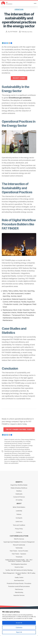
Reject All (19, 632)
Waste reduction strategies (27, 461)
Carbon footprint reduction (12, 439)
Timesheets (19, 557)
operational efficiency (10, 453)
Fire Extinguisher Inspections (19, 564)
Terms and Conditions (19, 525)
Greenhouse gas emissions (12, 451)
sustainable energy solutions (17, 459)
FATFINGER (13, 31)
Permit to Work (19, 567)
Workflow (19, 491)
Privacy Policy (19, 528)
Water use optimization (11, 463)
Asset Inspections (19, 580)
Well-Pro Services (19, 539)
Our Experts (19, 518)
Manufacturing (19, 592)
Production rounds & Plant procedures (19, 586)
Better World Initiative (19, 507)
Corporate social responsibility (13, 441)
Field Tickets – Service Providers (19, 551)
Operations (19, 9)
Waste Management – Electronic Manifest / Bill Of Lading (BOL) (19, 573)
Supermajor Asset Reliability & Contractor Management (19, 542)
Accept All (19, 622)
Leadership (19, 510)
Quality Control (19, 577)
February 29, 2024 (26, 31)
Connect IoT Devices (19, 497)
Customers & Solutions (19, 536)
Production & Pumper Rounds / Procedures (19, 583)
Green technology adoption (21, 449)
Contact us (19, 532)
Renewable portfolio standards (20, 455)
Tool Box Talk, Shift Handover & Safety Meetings (19, 570)
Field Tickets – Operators (19, 554)
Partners (19, 514)
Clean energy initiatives (28, 439)
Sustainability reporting (11, 457)
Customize (19, 627)
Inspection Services (19, 595)
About (19, 503)
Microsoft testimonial (19, 545)
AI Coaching (19, 500)
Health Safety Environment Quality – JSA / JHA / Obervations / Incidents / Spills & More (19, 560)
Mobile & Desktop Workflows (19, 488)
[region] (19, 622)
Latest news (19, 521)
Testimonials (18, 548)
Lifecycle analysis (26, 451)
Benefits (19, 482)
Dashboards (19, 494)
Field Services (19, 589)
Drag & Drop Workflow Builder (19, 485)
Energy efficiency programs (19, 445)
